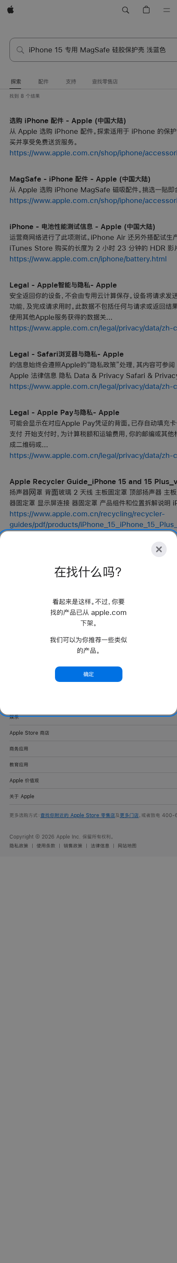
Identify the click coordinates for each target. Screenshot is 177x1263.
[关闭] (159, 549)
